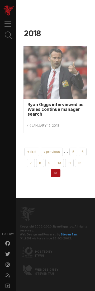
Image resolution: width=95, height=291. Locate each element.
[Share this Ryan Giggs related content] (8, 285)
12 (79, 163)
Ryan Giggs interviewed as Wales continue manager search (55, 109)
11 (69, 163)
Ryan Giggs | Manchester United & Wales (8, 10)
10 (59, 163)
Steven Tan (69, 234)
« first (31, 152)
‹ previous (52, 152)
